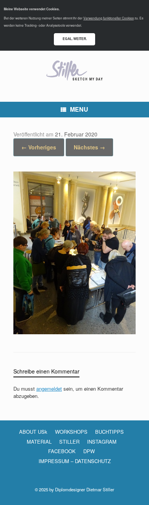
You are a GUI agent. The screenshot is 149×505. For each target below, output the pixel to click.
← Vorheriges (38, 147)
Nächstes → (89, 147)
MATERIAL (39, 441)
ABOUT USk (33, 431)
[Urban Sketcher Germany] (74, 70)
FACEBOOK (62, 451)
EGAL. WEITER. (75, 38)
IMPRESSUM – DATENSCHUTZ (75, 461)
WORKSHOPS (71, 431)
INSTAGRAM (102, 441)
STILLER (69, 441)
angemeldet (49, 388)
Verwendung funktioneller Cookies (108, 18)
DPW (89, 451)
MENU (79, 109)
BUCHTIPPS (109, 431)
